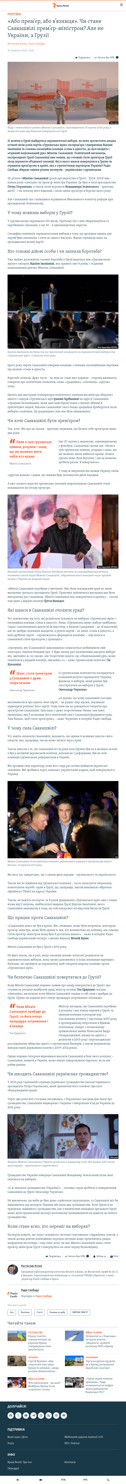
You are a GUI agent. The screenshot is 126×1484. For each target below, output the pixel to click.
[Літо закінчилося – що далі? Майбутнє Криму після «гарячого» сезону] (17, 1382)
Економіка (92, 1357)
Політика (14, 14)
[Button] (82, 58)
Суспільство (35, 1332)
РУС (85, 1480)
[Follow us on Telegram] (33, 1415)
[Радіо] (18, 1480)
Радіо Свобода (36, 44)
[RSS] (48, 1415)
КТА (63, 1480)
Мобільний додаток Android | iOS (83, 1437)
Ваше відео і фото (18, 1437)
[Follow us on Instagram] (41, 1415)
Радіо (11, 1443)
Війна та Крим (94, 1332)
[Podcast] (56, 1415)
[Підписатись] (64, 1415)
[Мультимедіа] (41, 1480)
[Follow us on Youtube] (26, 1415)
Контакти (70, 1462)
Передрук (13, 1468)
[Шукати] (108, 1480)
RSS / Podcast (72, 1443)
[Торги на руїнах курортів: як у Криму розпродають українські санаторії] (74, 1361)
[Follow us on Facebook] (11, 1415)
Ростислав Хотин (17, 44)
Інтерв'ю (33, 1357)
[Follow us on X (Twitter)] (18, 1415)
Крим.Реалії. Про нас (20, 1462)
